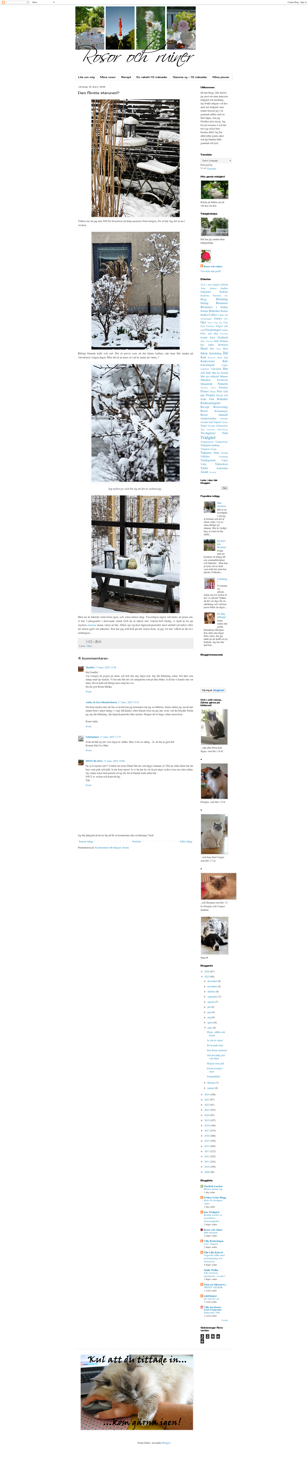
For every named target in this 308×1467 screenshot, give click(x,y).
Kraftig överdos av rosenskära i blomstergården (213, 1218)
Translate (211, 168)
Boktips (204, 311)
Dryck (210, 322)
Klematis (212, 357)
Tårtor (216, 452)
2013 (207, 1151)
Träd (225, 433)
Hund (204, 348)
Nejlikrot (204, 387)
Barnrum (217, 295)
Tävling (224, 452)
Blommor (222, 303)
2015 (207, 1140)
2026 (207, 971)
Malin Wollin (211, 1270)
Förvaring (224, 333)
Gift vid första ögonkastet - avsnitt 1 (214, 1274)
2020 (207, 1115)
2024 (207, 1094)
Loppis (224, 365)
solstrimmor (210, 1296)
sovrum (204, 422)
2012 (207, 1156)
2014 (207, 1146)
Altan (203, 288)
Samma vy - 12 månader (190, 77)
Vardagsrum (208, 460)
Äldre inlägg (186, 841)
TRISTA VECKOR (213, 1287)
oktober (211, 991)
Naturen (223, 384)
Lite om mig (86, 77)
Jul (225, 352)
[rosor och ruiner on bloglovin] (213, 691)
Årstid (204, 472)
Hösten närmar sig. (213, 1189)
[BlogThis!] (90, 641)
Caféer (213, 315)
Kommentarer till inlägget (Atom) (112, 847)
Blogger (166, 1442)
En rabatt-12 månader (152, 77)
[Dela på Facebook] (96, 641)
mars (210, 1027)
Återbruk (212, 472)
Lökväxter (216, 368)
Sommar (224, 418)
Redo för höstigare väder (213, 1202)
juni (209, 1012)
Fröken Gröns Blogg (215, 1197)
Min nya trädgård (210, 376)
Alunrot (213, 288)
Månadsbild (206, 383)
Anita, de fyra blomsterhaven (101, 702)
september (212, 996)
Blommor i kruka (214, 307)
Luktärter (205, 368)
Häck (219, 348)
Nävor (213, 387)
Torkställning (222, 429)
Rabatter (222, 399)
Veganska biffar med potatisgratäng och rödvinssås (214, 1258)
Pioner (205, 391)
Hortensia (223, 344)
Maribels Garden (213, 1186)
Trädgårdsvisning (208, 448)
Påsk (211, 399)
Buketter (214, 311)
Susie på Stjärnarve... (215, 1284)
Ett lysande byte (215, 1045)
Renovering (220, 407)
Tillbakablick (222, 425)
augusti (211, 1001)
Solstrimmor (92, 737)
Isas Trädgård (211, 1212)
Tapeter (217, 422)
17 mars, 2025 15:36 (128, 702)
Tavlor (225, 422)
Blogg (204, 299)
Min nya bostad (220, 372)
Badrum (224, 291)
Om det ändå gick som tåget (216, 1056)
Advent (224, 284)
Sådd (211, 422)
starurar (92, 625)
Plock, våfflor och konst (216, 1033)
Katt (203, 357)
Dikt (226, 318)
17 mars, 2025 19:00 (114, 761)
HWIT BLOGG (94, 761)
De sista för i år (211, 1298)
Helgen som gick (215, 1063)
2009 (207, 1172)
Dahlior (218, 318)
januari (211, 1088)
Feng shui (218, 322)
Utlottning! (222, 580)
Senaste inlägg (86, 841)
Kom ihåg (223, 357)
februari (211, 1082)
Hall (216, 341)
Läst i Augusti (211, 1243)
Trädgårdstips (221, 441)
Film (225, 322)
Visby (204, 464)
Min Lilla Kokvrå (213, 1252)
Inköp (204, 353)
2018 (207, 1125)
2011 (207, 1161)
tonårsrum (211, 429)
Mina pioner (221, 77)
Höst (225, 348)
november (212, 986)
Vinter (224, 460)
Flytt (203, 326)
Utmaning (223, 456)
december (212, 981)
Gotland (223, 337)
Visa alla (224, 1320)
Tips (203, 429)
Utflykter (205, 456)
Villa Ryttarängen (213, 1241)
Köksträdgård (207, 365)
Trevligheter (208, 433)
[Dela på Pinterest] (99, 641)
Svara (88, 691)
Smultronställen (208, 418)
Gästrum (209, 341)
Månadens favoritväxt (214, 379)
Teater (204, 425)
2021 (207, 1109)
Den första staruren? (217, 1050)
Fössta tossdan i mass (215, 1070)
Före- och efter (209, 333)
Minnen (224, 376)
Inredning (215, 353)
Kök (225, 361)
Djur (203, 322)
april (210, 1022)
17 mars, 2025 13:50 (105, 667)
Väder (89, 645)
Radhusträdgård (210, 403)
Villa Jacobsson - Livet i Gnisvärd (213, 1308)
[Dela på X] (93, 641)
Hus (212, 348)
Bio (226, 295)
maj (209, 1017)
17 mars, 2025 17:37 (110, 736)
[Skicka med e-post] (87, 641)
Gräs (203, 341)
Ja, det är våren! (215, 1040)
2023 (207, 1099)
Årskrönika (222, 468)
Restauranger (221, 411)
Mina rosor (108, 77)
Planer (213, 391)
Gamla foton (208, 337)
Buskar (224, 311)
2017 (207, 1130)
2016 (207, 1135)
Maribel (90, 667)
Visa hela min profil (211, 271)
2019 (207, 1120)
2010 (207, 1166)
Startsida (136, 841)
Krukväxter (208, 361)
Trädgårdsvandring (210, 445)
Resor (204, 411)
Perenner (223, 387)
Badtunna (205, 295)
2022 (207, 1104)
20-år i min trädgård (210, 284)
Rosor (204, 415)
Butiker (204, 314)
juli (209, 1007)
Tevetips (211, 425)
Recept (126, 77)
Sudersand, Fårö (212, 1312)
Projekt (210, 395)
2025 (207, 976)
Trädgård (208, 437)
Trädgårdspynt (207, 441)
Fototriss (210, 326)
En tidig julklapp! (221, 615)
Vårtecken (221, 464)
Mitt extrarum (221, 504)
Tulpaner (206, 452)
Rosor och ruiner (213, 266)
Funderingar (213, 330)
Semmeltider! (213, 1076)
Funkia (225, 330)
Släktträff (223, 414)
